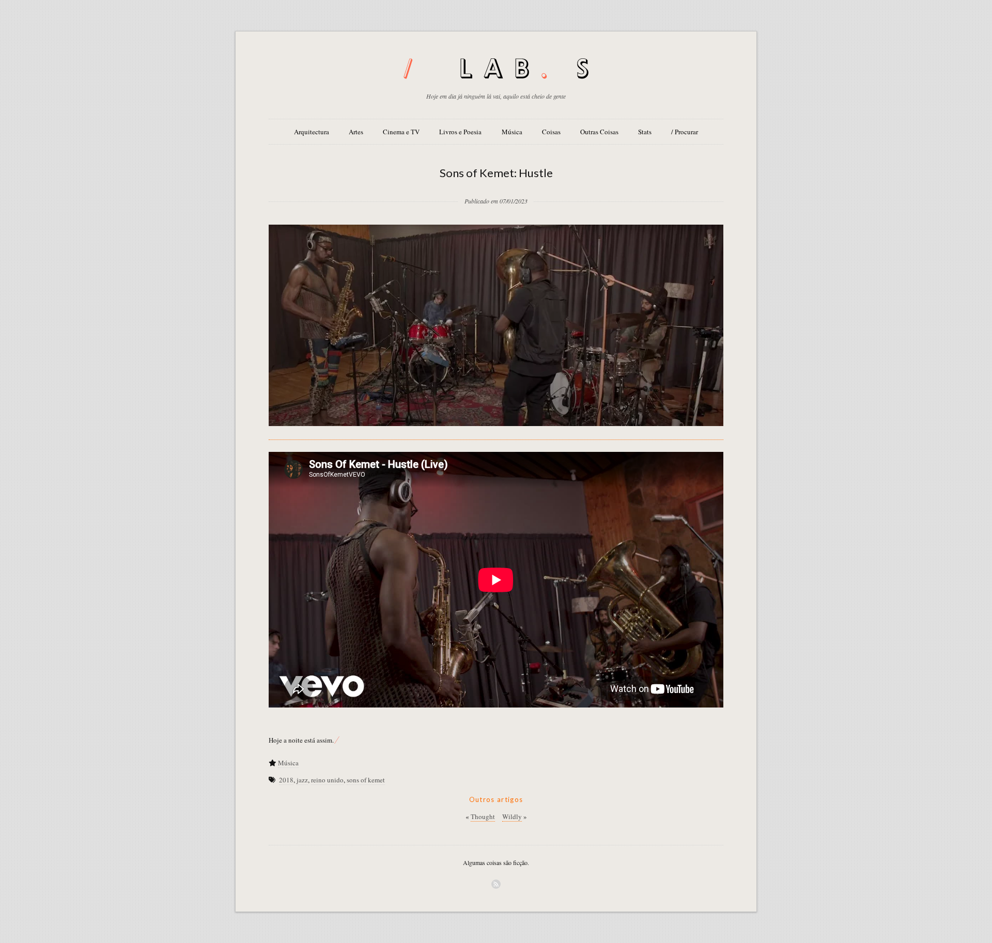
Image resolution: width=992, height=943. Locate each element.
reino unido (327, 779)
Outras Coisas (599, 131)
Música (512, 131)
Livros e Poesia (460, 131)
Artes (356, 131)
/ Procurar (684, 131)
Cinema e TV (401, 131)
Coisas (551, 131)
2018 (286, 779)
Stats (645, 131)
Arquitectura (311, 131)
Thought (483, 816)
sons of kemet (366, 779)
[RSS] (496, 884)
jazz (302, 779)
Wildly (512, 816)
